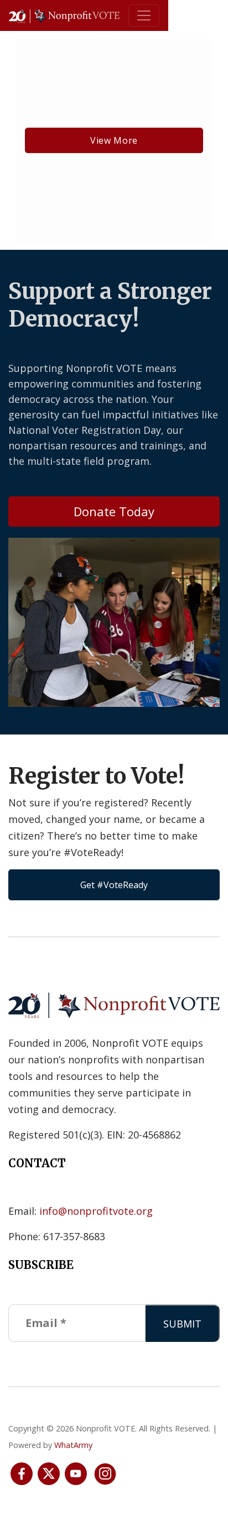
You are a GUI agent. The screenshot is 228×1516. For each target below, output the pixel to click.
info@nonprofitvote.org (96, 1211)
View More (114, 140)
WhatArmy (73, 1445)
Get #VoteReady (114, 885)
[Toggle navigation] (143, 15)
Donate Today (114, 511)
